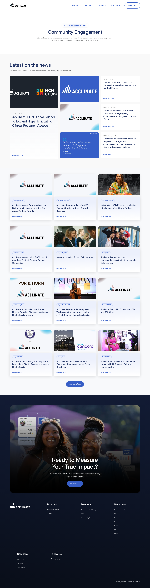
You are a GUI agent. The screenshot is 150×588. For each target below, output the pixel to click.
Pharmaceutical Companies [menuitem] (90, 510)
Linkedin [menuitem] (56, 559)
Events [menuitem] (116, 522)
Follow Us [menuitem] (56, 554)
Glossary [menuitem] (117, 514)
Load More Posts (75, 384)
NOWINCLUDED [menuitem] (53, 510)
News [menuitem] (116, 526)
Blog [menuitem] (116, 530)
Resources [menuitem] (114, 5)
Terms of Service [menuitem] (134, 582)
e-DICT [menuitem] (49, 514)
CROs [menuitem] (83, 514)
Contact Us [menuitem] (131, 5)
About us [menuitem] (20, 559)
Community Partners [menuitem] (88, 518)
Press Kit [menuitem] (117, 518)
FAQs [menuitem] (116, 534)
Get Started (74, 484)
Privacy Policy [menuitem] (121, 582)
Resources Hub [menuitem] (119, 510)
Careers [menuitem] (20, 563)
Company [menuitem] (101, 5)
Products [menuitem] (75, 5)
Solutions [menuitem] (88, 5)
